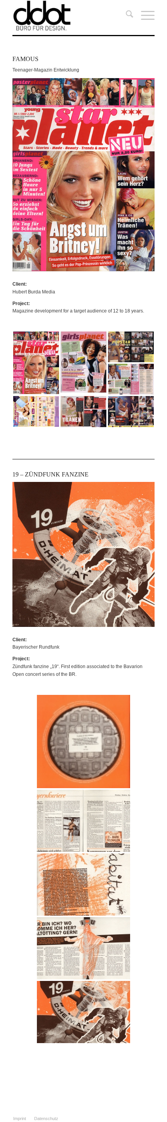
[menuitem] (125, 15)
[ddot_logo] (69, 15)
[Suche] (125, 15)
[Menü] (144, 15)
